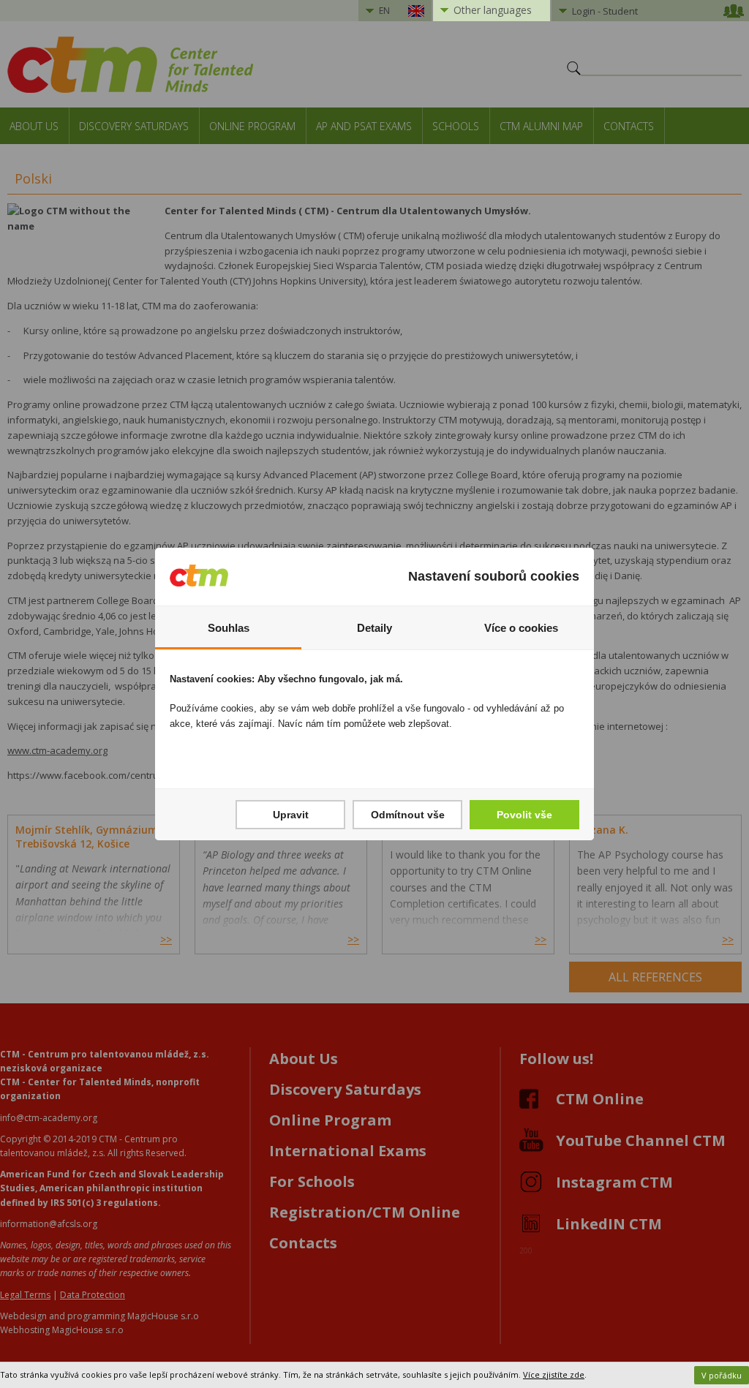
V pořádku (721, 1375)
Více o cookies (521, 628)
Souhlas (228, 628)
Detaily (374, 628)
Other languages (492, 10)
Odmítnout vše (408, 815)
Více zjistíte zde (553, 1374)
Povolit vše (524, 815)
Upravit (291, 815)
